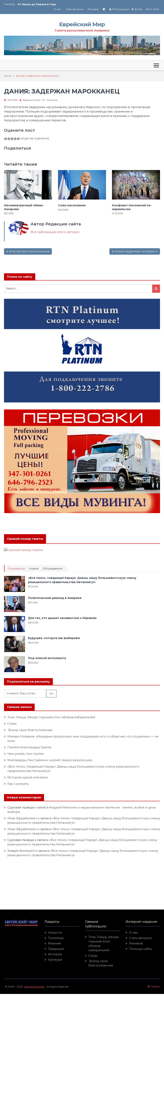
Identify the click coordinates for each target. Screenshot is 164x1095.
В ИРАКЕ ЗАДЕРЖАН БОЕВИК (133, 251)
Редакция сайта (31, 100)
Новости (55, 932)
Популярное (16, 568)
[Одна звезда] (5, 138)
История (55, 954)
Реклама (93, 9)
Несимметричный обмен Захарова (23, 207)
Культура (55, 959)
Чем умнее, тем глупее (25, 754)
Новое (33, 568)
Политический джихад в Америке (55, 598)
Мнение (54, 943)
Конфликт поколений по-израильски (132, 207)
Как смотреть (18, 784)
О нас (57, 9)
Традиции (56, 949)
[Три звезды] (12, 138)
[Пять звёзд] (18, 138)
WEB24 (155, 986)
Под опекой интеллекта (47, 658)
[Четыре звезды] (15, 138)
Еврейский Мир (82, 24)
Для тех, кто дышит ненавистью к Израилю (62, 618)
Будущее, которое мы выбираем (54, 638)
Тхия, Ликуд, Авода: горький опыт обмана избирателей (51, 717)
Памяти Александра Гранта (29, 747)
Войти (139, 9)
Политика (51, 100)
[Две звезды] (8, 138)
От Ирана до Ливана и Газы (37, 4)
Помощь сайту (140, 949)
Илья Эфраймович (22, 818)
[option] (50, 4)
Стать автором (74, 9)
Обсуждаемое (52, 568)
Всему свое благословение (29, 730)
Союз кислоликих (72, 205)
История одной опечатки (27, 777)
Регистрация (120, 9)
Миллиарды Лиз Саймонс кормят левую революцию (49, 760)
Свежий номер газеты (25, 539)
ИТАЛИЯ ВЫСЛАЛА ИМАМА (29, 251)
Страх (12, 723)
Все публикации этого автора (55, 232)
